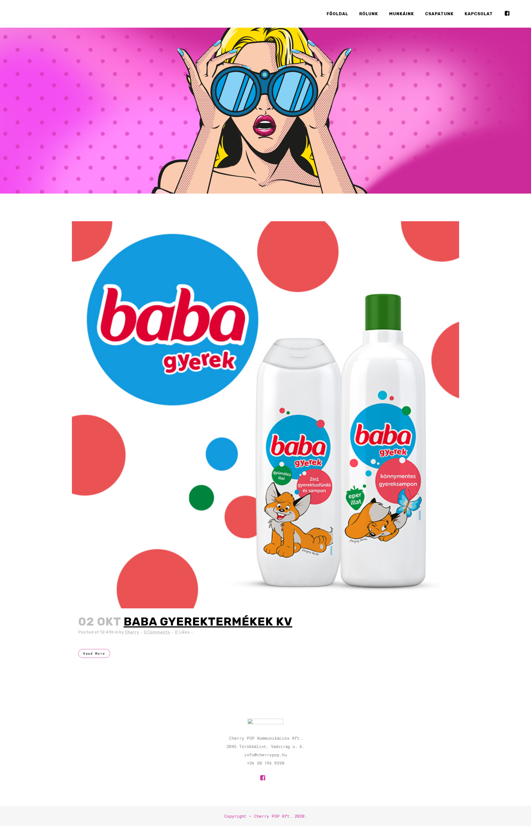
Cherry (132, 632)
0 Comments (157, 632)
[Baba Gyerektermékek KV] (265, 414)
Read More (94, 653)
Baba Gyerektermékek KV (208, 622)
